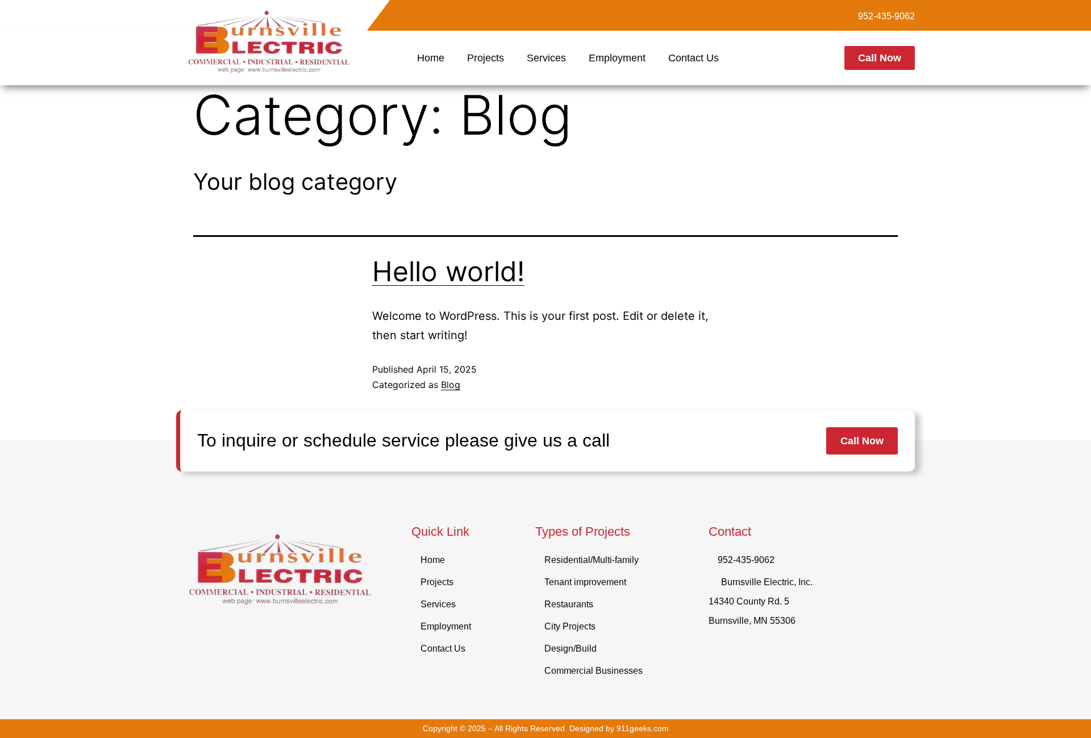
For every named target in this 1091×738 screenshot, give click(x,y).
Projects (485, 58)
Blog (450, 384)
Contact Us (693, 58)
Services (546, 58)
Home (430, 58)
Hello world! (448, 271)
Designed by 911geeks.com (619, 728)
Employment (617, 58)
